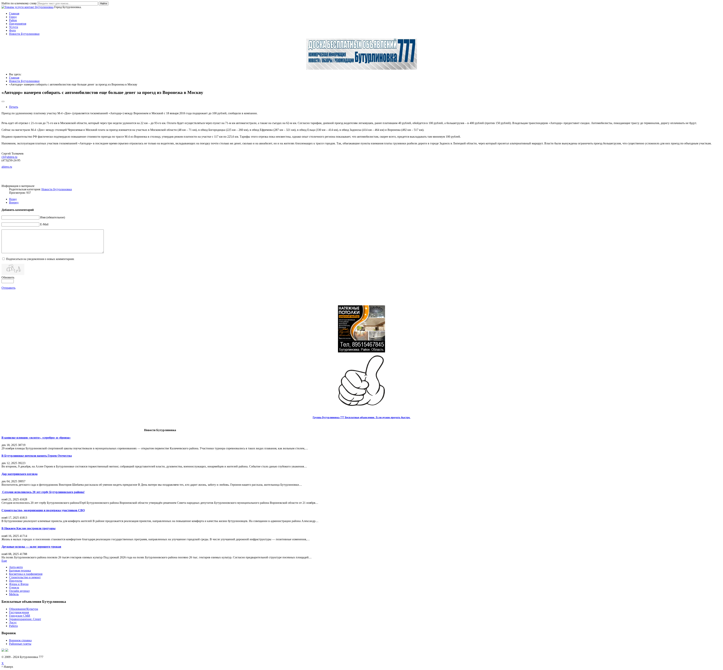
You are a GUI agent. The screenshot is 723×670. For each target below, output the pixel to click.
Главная (14, 13)
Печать (13, 106)
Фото (12, 30)
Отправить (8, 287)
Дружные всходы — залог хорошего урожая (31, 546)
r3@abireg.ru (9, 157)
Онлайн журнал (19, 590)
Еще (4, 560)
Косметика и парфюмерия (25, 573)
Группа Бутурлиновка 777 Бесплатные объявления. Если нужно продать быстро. (361, 417)
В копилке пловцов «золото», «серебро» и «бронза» (36, 437)
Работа (13, 625)
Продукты (15, 580)
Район (13, 20)
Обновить (8, 277)
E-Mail (44, 224)
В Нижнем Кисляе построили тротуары (29, 528)
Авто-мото (16, 567)
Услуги (13, 27)
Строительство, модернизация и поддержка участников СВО (43, 510)
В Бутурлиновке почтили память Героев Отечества (37, 455)
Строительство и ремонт (25, 577)
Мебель (14, 594)
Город (13, 16)
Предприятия (17, 23)
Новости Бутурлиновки (24, 33)
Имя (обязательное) (52, 217)
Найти (103, 3)
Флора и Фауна (18, 584)
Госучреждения (19, 612)
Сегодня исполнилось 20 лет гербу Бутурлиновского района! (43, 492)
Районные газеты (20, 643)
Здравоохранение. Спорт (25, 619)
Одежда (14, 587)
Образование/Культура (23, 609)
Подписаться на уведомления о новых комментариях (40, 259)
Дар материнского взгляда (19, 474)
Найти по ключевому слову (19, 3)
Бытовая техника (20, 570)
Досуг (13, 622)
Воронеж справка (20, 640)
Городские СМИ (19, 615)
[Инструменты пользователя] (3, 101)
